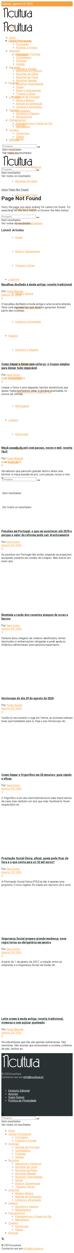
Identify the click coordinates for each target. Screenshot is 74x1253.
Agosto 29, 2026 (11, 294)
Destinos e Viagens (27, 113)
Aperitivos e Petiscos (29, 70)
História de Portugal (27, 97)
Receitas (14, 67)
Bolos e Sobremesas (28, 90)
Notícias (14, 140)
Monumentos (24, 116)
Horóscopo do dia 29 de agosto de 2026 (27, 698)
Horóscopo (22, 133)
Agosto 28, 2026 (11, 708)
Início (12, 37)
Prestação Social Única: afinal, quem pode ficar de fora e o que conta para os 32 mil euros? (34, 860)
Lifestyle (13, 279)
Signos (20, 136)
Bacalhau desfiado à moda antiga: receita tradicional (36, 284)
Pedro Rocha (14, 705)
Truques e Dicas (25, 93)
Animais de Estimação (29, 103)
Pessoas (21, 60)
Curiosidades (22, 111)
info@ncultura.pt (33, 1077)
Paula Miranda (14, 291)
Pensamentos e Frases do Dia (34, 123)
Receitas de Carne (26, 181)
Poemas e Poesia (25, 68)
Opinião (19, 139)
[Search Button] (38, 480)
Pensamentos (17, 120)
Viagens (14, 110)
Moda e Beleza (24, 293)
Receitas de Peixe (27, 77)
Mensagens (23, 126)
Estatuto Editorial (19, 1090)
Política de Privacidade (22, 1100)
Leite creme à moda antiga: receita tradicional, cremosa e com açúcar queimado (32, 1021)
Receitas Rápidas (26, 80)
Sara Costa (13, 374)
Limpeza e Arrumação (29, 107)
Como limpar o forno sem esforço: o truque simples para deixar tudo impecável (35, 366)
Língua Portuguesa (20, 41)
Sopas (20, 87)
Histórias (14, 51)
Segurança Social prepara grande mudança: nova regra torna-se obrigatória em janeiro (33, 940)
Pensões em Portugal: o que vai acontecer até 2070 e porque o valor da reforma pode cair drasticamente (36, 533)
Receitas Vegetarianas (29, 84)
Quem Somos (16, 1097)
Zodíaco (14, 130)
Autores (13, 1094)
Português (22, 44)
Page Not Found (18, 189)
